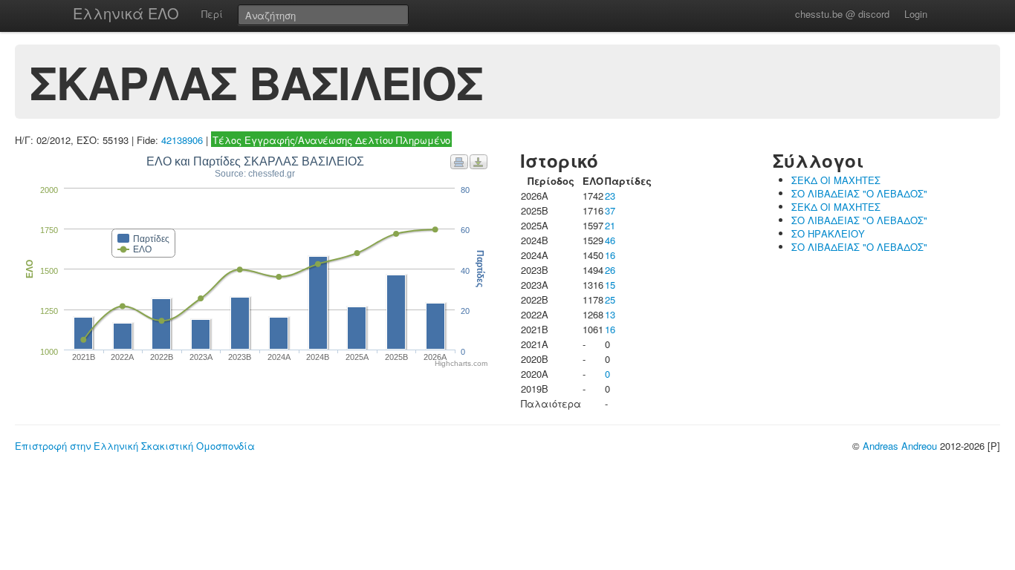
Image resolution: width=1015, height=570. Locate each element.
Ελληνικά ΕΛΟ (126, 13)
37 (610, 210)
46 (610, 240)
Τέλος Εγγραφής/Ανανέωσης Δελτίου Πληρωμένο (331, 140)
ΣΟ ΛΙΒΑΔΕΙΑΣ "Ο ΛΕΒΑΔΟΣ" (859, 193)
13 (610, 314)
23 (610, 196)
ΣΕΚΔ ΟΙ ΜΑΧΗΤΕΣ (836, 180)
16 (610, 255)
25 (610, 299)
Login (915, 14)
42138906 (182, 140)
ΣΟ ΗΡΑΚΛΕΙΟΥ (828, 233)
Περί (212, 14)
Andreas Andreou (900, 446)
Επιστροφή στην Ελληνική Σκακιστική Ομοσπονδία (135, 446)
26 (610, 270)
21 (610, 225)
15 (610, 285)
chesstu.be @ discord (842, 14)
